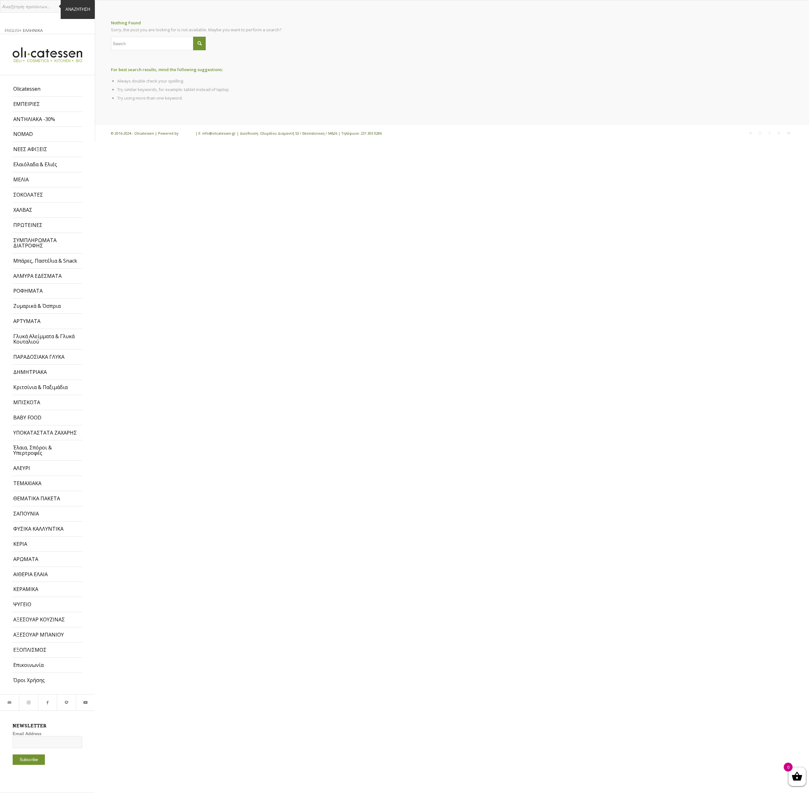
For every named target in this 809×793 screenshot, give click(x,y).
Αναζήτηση (77, 9)
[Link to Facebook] (47, 702)
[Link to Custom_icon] (66, 702)
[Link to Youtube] (85, 702)
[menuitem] (47, 89)
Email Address (27, 733)
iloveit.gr (186, 133)
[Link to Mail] (9, 702)
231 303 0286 (371, 133)
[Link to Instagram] (28, 702)
